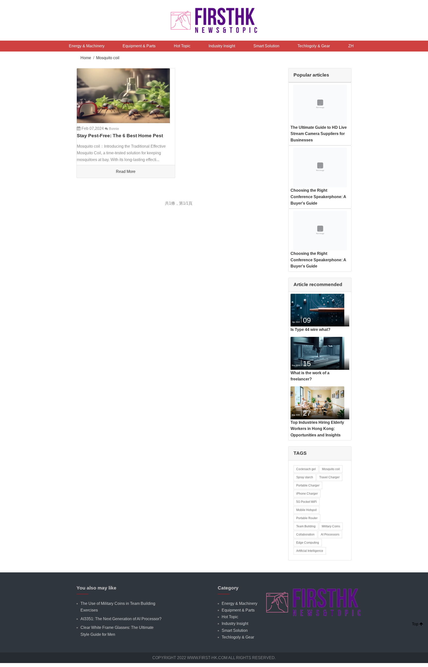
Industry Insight (222, 46)
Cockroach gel (306, 469)
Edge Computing (307, 542)
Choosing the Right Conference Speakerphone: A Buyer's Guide (318, 196)
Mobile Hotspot (306, 510)
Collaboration (305, 534)
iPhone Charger (307, 493)
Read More (125, 171)
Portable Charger (308, 485)
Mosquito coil (107, 58)
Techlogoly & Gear (313, 46)
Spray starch (304, 477)
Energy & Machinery (87, 46)
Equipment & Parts (139, 46)
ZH (351, 46)
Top (415, 624)
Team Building (306, 526)
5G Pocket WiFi (306, 502)
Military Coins (331, 526)
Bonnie (113, 129)
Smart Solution (266, 46)
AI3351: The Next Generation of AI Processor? (120, 619)
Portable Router (307, 518)
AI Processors (330, 534)
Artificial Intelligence (309, 551)
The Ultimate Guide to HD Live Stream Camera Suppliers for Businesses (319, 133)
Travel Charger (329, 477)
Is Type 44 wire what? (310, 329)
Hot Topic (182, 46)
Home (85, 58)
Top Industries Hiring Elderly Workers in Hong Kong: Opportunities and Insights (317, 428)
